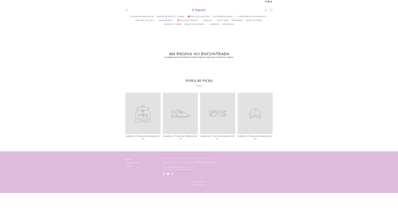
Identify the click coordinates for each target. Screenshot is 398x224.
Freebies (215, 24)
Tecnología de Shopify (199, 185)
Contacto (128, 166)
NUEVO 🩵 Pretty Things (171, 16)
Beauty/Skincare (195, 24)
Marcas (207, 20)
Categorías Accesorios (252, 16)
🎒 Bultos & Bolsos (199, 16)
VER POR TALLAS (145, 20)
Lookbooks (166, 20)
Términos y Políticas (132, 163)
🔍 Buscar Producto (142, 16)
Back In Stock (254, 20)
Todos (199, 86)
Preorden (237, 20)
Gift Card (223, 20)
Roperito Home (173, 24)
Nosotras (228, 24)
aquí (208, 57)
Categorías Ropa (223, 16)
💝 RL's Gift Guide (187, 20)
